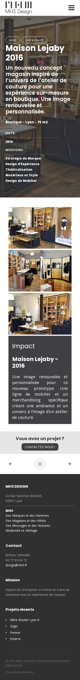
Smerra (15, 639)
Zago (14, 626)
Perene (15, 632)
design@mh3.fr (16, 565)
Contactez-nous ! (40, 447)
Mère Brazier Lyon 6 (24, 620)
